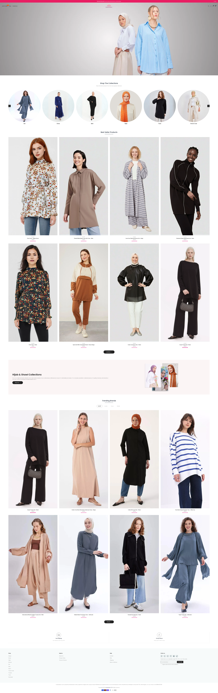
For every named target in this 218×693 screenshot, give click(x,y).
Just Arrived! (5, 6)
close (3, 1)
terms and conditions (173, 664)
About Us (61, 655)
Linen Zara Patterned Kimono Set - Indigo (134, 238)
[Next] (208, 106)
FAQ (111, 658)
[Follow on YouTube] (174, 656)
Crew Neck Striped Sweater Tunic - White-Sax (185, 509)
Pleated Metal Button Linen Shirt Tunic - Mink (83, 238)
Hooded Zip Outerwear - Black (134, 614)
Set (9, 664)
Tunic (9, 674)
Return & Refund (113, 662)
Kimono (10, 662)
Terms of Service (63, 660)
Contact (111, 655)
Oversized (10, 677)
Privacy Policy (62, 658)
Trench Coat (11, 670)
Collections (14, 6)
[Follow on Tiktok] (177, 656)
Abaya (9, 655)
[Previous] (9, 106)
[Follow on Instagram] (168, 656)
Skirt (9, 666)
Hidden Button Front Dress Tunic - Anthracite (83, 614)
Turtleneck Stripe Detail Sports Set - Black (185, 238)
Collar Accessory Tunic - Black (134, 344)
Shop (10, 6)
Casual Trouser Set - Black (185, 344)
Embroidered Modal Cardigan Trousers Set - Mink (33, 614)
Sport (9, 668)
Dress (9, 658)
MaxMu (134, 343)
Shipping (112, 660)
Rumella (32, 236)
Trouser (10, 672)
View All (108, 621)
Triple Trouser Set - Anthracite (185, 614)
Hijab (9, 660)
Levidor (134, 236)
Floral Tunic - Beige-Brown (33, 238)
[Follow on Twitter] (165, 656)
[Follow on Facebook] (162, 656)
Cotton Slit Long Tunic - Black (134, 509)
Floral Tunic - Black (33, 344)
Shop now (17, 382)
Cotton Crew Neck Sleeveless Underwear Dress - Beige (84, 509)
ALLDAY (83, 236)
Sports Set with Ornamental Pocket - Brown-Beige (83, 344)
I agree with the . (170, 664)
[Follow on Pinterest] (171, 656)
